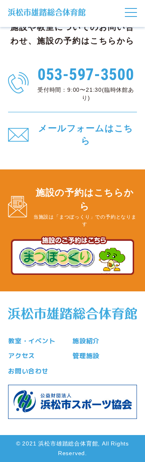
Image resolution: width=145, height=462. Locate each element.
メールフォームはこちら (85, 134)
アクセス (21, 355)
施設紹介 (85, 340)
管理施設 (85, 355)
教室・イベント (32, 340)
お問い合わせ (28, 371)
